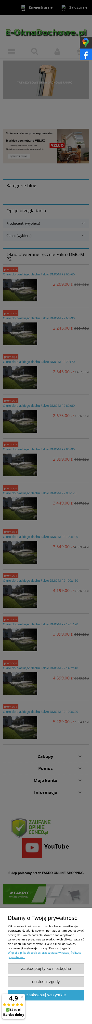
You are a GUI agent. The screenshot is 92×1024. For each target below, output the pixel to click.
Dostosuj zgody (46, 981)
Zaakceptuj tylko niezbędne (46, 968)
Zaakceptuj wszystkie (46, 995)
